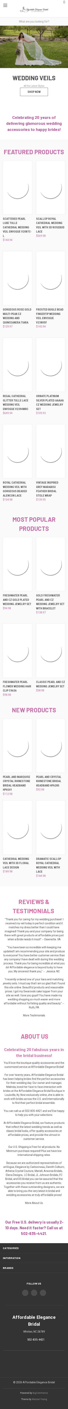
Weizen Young (39, 1399)
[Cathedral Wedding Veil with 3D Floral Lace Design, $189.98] (17, 827)
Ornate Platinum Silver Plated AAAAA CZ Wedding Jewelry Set (50, 402)
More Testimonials (34, 1015)
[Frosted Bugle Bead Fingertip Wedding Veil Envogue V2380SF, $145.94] (51, 278)
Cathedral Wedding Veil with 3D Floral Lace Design (16, 863)
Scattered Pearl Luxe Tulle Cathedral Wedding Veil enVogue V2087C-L (17, 227)
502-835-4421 (36, 1339)
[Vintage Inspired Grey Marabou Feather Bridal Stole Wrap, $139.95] (51, 451)
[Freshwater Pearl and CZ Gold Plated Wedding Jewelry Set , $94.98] (17, 564)
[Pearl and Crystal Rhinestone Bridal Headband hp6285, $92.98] (51, 745)
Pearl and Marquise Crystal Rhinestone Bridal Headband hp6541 (16, 783)
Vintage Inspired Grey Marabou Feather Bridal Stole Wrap (47, 489)
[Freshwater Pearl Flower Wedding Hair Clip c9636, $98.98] (17, 650)
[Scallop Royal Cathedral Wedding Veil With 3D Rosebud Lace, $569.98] (51, 187)
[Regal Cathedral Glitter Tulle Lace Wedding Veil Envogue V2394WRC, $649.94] (17, 364)
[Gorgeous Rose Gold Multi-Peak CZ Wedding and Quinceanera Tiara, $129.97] (17, 278)
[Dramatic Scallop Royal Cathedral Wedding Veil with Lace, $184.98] (51, 827)
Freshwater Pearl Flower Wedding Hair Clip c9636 (17, 686)
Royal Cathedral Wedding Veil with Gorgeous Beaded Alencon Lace (15, 489)
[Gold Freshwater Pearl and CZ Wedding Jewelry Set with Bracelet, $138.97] (51, 564)
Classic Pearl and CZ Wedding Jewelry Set (50, 684)
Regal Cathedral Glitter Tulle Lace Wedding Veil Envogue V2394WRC (15, 402)
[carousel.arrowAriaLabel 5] (6, 704)
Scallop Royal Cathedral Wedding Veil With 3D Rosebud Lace (50, 225)
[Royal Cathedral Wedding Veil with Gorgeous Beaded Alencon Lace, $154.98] (17, 451)
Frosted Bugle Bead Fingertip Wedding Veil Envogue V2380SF (49, 316)
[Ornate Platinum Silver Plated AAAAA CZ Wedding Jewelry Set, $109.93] (51, 364)
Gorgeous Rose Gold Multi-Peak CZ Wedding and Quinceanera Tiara (17, 316)
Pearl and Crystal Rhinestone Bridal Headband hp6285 (48, 781)
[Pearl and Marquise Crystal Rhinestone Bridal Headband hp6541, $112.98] (17, 745)
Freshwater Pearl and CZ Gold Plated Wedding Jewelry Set (17, 600)
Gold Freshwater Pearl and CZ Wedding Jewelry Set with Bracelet (50, 602)
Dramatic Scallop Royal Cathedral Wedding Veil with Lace (48, 865)
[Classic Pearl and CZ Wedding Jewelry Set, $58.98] (51, 650)
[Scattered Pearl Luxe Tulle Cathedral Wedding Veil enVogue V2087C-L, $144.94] (17, 187)
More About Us (34, 1202)
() (64, 1)
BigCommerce (40, 1393)
